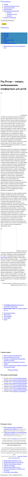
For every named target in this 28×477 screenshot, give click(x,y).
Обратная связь (8, 9)
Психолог (9, 16)
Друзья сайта (7, 318)
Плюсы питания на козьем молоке (13, 355)
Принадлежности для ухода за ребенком (14, 46)
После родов (7, 314)
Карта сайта (20, 456)
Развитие (6, 33)
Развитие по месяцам (9, 465)
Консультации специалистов (11, 11)
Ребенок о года (16, 438)
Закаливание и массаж (10, 43)
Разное (5, 319)
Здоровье (6, 35)
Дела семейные (8, 316)
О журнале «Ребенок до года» (12, 6)
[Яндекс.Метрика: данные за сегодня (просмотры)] (13, 370)
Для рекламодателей (9, 7)
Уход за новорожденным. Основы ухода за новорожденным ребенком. (15, 379)
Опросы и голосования (10, 17)
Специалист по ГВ (12, 14)
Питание (6, 36)
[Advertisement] (14, 64)
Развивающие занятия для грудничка (13, 462)
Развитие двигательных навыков (12, 464)
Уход (5, 38)
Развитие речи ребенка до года (12, 467)
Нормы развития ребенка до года (12, 460)
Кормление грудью (9, 40)
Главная (6, 4)
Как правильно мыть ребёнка (13, 428)
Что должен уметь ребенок (11, 472)
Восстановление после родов (11, 357)
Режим (5, 41)
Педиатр (9, 12)
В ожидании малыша (9, 313)
